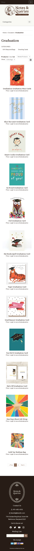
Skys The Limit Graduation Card (17, 121)
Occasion (11, 33)
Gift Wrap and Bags (9, 49)
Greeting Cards (23, 49)
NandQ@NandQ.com (18, 513)
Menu (3, 2)
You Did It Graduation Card (17, 353)
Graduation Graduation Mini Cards (17, 88)
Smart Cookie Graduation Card (17, 154)
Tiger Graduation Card (17, 287)
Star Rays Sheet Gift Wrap (17, 419)
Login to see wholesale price (19, 91)
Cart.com (22, 548)
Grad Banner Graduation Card (17, 320)
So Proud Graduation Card (17, 188)
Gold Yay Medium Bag (17, 452)
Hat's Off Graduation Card (17, 386)
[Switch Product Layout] (31, 60)
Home (5, 33)
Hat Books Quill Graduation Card (17, 254)
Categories (7, 22)
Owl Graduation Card (17, 221)
